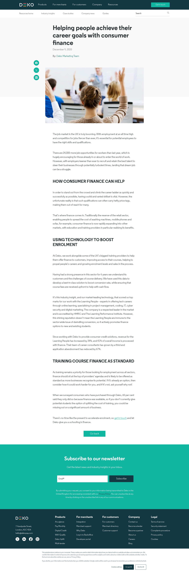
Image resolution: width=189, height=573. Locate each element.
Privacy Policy (104, 494)
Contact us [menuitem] (133, 522)
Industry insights (48, 14)
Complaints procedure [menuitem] (160, 531)
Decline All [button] (141, 567)
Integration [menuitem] (81, 522)
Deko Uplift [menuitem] (59, 539)
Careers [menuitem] (131, 539)
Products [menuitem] (42, 5)
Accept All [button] (128, 567)
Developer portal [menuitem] (83, 539)
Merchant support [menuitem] (83, 526)
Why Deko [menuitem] (80, 531)
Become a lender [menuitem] (135, 526)
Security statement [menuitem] (158, 526)
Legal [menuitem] (154, 517)
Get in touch (160, 5)
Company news (88, 14)
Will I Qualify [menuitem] (60, 535)
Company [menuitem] (97, 5)
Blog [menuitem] (130, 544)
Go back (94, 433)
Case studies (68, 14)
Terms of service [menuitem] (157, 522)
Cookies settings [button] (116, 567)
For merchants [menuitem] (59, 5)
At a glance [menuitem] (59, 522)
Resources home (26, 14)
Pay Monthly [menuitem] (60, 526)
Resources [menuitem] (113, 5)
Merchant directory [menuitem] (110, 526)
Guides (106, 14)
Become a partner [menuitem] (135, 531)
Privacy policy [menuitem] (157, 535)
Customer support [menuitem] (110, 531)
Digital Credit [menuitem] (60, 531)
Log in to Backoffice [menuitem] (84, 535)
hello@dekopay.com (24, 533)
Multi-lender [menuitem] (60, 544)
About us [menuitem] (132, 535)
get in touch (120, 418)
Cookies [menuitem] (154, 539)
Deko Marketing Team (67, 56)
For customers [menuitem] (79, 5)
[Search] (168, 13)
